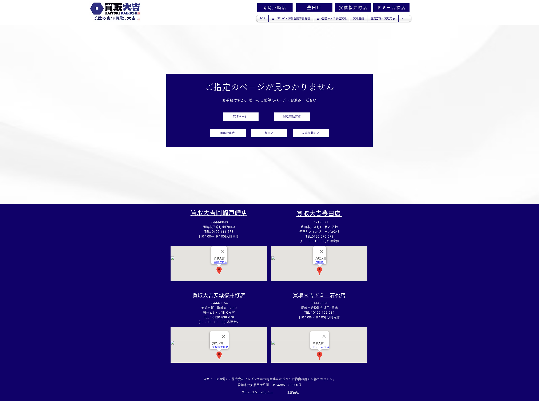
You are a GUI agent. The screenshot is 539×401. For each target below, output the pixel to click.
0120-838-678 (223, 317)
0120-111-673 (222, 231)
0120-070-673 (322, 236)
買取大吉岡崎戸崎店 (219, 213)
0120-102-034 (323, 312)
